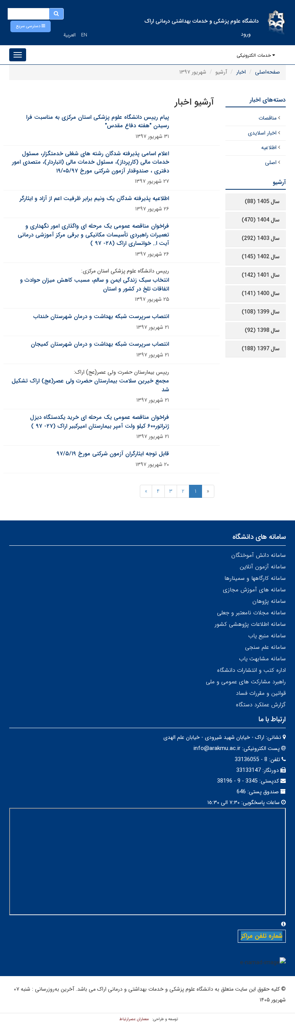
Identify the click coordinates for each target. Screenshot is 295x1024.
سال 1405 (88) (262, 201)
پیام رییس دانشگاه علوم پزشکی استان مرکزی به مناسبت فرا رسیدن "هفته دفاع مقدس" (97, 122)
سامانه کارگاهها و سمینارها (255, 578)
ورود (246, 34)
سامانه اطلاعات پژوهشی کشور (250, 624)
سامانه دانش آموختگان (258, 555)
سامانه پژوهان (269, 601)
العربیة (69, 35)
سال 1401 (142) (261, 275)
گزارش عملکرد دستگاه (261, 704)
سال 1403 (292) (261, 238)
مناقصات (268, 118)
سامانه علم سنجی (265, 647)
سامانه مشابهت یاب (262, 658)
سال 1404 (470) (261, 220)
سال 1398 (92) (262, 330)
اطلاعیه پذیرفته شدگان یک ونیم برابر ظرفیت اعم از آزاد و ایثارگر (94, 198)
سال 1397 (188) (261, 349)
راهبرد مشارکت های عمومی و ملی (246, 681)
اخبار (241, 72)
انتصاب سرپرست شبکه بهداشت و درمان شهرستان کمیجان (100, 344)
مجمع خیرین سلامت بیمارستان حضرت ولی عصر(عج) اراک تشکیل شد (90, 385)
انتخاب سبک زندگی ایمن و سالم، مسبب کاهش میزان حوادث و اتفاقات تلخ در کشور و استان (94, 285)
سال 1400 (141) (261, 293)
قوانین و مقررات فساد (261, 693)
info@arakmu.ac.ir (217, 748)
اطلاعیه (269, 147)
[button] (30, 26)
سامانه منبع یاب (267, 635)
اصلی (271, 162)
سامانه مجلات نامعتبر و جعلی (251, 612)
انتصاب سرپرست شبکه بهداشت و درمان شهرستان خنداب (101, 316)
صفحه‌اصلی (267, 72)
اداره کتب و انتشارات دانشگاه (251, 670)
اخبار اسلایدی (262, 133)
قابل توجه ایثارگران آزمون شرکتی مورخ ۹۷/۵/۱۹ (112, 453)
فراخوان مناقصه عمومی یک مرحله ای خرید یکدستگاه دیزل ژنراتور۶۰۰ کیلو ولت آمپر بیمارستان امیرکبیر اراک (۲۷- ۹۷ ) (99, 422)
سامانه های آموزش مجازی (254, 589)
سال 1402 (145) (261, 257)
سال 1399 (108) (261, 312)
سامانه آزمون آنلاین (263, 566)
